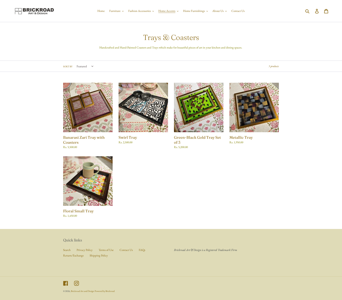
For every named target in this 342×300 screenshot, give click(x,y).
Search (67, 250)
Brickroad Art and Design (82, 291)
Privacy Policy (85, 250)
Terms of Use (106, 250)
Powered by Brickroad (105, 291)
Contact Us (126, 250)
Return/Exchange (73, 255)
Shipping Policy (99, 255)
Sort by (67, 66)
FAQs (142, 250)
